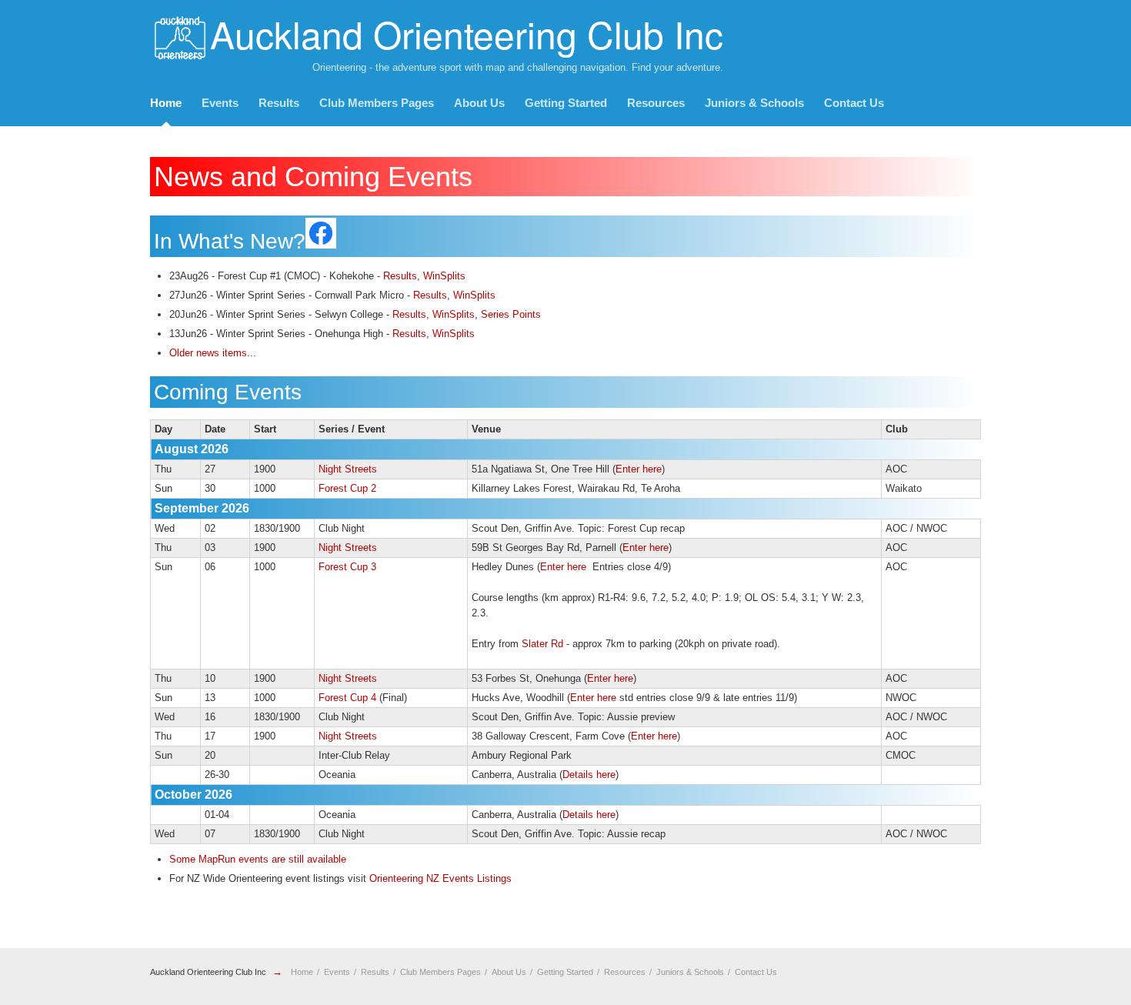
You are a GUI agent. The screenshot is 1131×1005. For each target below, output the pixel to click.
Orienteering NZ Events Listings (440, 878)
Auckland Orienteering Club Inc (208, 972)
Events (220, 102)
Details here (589, 774)
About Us (479, 102)
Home (166, 102)
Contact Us (854, 102)
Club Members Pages (376, 102)
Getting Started (566, 102)
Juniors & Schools (754, 102)
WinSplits (444, 276)
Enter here (639, 469)
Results (279, 102)
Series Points (511, 314)
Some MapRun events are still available (257, 859)
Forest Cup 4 (347, 697)
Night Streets (348, 469)
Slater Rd (542, 643)
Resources (656, 102)
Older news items (208, 353)
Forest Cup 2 (347, 488)
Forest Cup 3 (347, 567)
